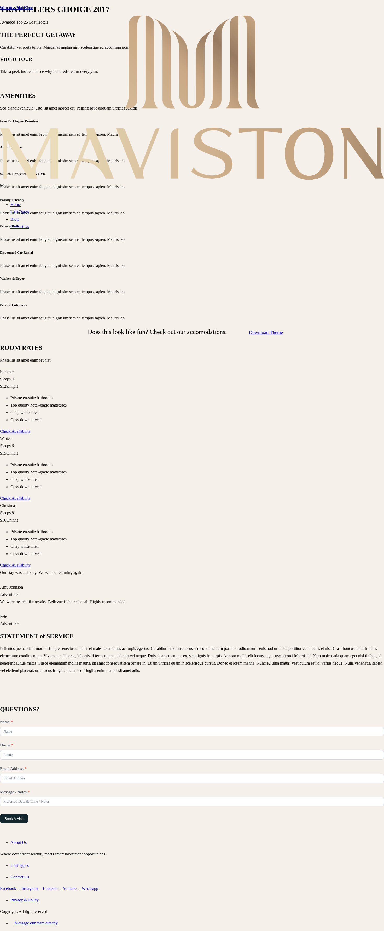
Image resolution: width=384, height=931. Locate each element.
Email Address (13, 769)
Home (15, 204)
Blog (14, 219)
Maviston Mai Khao (16, 7)
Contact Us (19, 226)
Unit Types (19, 212)
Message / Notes (15, 792)
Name (6, 722)
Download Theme (266, 332)
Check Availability (15, 431)
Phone (6, 745)
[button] (192, 189)
